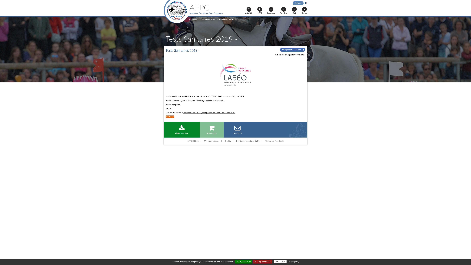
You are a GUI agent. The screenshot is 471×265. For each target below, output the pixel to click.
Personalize (280, 262)
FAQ (294, 13)
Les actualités (203, 20)
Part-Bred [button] (283, 11)
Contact (304, 13)
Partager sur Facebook (291, 50)
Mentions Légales (211, 141)
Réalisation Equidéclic (274, 141)
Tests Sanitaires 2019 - (225, 20)
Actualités (248, 13)
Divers (212, 20)
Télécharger (181, 133)
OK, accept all (244, 262)
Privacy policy (293, 262)
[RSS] (170, 117)
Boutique (212, 133)
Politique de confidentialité (247, 141)
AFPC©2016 (193, 141)
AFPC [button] (260, 13)
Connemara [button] (271, 11)
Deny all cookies (263, 262)
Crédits (227, 141)
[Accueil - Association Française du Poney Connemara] (176, 11)
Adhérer (298, 3)
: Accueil (193, 20)
